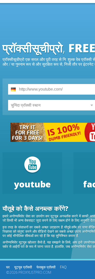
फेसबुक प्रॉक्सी (45, 267)
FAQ (63, 267)
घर (8, 267)
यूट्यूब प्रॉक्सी (23, 267)
